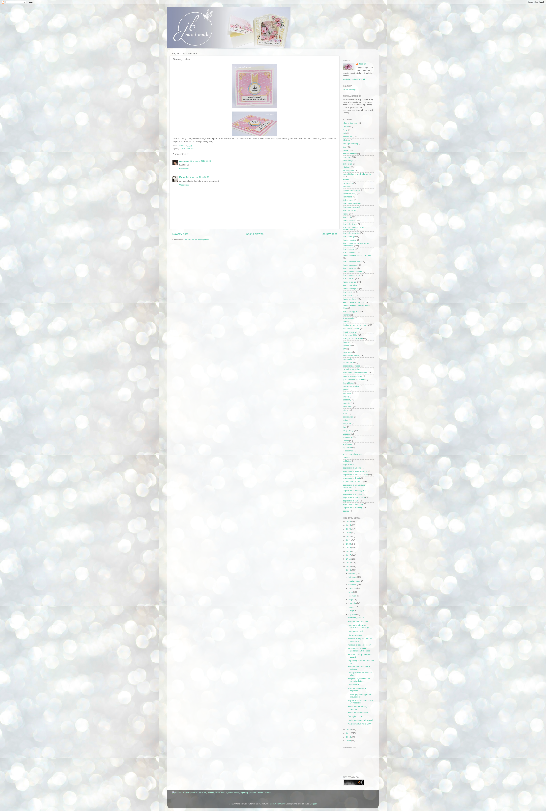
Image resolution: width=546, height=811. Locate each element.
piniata (346, 390)
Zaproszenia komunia (353, 481)
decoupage (348, 161)
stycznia (352, 614)
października (354, 581)
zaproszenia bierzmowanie (355, 471)
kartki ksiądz (348, 249)
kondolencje (348, 318)
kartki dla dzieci (187, 148)
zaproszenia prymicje (352, 494)
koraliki (346, 322)
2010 (348, 737)
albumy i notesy (350, 123)
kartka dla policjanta (352, 204)
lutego (352, 611)
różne (345, 410)
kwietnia (352, 603)
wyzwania (347, 447)
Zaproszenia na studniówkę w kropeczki (360, 701)
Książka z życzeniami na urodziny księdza (359, 680)
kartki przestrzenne (351, 275)
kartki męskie (349, 252)
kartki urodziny (349, 299)
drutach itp (348, 183)
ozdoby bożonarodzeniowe (355, 373)
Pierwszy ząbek (355, 635)
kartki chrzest (349, 221)
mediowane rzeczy (351, 356)
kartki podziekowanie (352, 272)
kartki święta (348, 295)
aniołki (346, 126)
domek (346, 180)
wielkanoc (347, 444)
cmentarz (347, 157)
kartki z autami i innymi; (353, 302)
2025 (348, 525)
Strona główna (255, 233)
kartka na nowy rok (351, 207)
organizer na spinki (351, 369)
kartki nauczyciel (350, 265)
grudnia (352, 573)
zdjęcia (346, 511)
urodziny (347, 434)
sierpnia (352, 588)
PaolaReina (348, 383)
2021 (348, 540)
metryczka (347, 359)
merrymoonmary (277, 804)
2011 (348, 733)
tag (344, 427)
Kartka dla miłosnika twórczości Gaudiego (358, 626)
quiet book (347, 407)
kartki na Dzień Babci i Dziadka (357, 256)
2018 (348, 551)
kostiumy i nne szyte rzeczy (355, 325)
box (344, 147)
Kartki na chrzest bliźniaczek (360, 720)
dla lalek (346, 167)
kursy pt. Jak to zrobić (353, 339)
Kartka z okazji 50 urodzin (359, 645)
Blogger (313, 804)
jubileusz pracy (349, 193)
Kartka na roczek (355, 631)
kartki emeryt (349, 237)
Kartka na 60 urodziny (358, 622)
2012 (348, 729)
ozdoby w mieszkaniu (352, 376)
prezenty (347, 400)
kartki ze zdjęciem (351, 311)
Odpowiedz (184, 169)
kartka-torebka (349, 210)
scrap (345, 413)
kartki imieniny (349, 240)
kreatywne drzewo (351, 328)
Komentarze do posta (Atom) (196, 240)
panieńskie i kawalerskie (354, 379)
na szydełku (348, 362)
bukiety (346, 150)
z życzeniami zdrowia (352, 454)
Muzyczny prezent (356, 618)
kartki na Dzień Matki (352, 262)
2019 (348, 548)
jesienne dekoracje (351, 190)
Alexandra (184, 161)
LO (344, 349)
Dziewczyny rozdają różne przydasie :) (359, 696)
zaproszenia (348, 464)
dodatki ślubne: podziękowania (357, 174)
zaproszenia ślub (350, 501)
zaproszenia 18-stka (352, 468)
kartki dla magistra (351, 233)
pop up (346, 396)
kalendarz (347, 197)
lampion (346, 342)
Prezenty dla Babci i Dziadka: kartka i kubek (359, 649)
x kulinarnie (348, 451)
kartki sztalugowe (351, 289)
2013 (348, 570)
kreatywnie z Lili (350, 332)
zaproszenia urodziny (352, 508)
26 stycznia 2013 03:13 (198, 177)
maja (351, 599)
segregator (348, 417)
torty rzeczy (348, 430)
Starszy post (329, 233)
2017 (348, 555)
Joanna (362, 64)
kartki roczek (348, 278)
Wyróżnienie (353, 685)
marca (352, 607)
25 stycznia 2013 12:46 (200, 161)
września (353, 585)
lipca (351, 592)
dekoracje (347, 164)
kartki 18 (347, 217)
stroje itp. (347, 424)
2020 (348, 544)
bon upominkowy (350, 143)
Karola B (183, 177)
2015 (348, 563)
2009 (348, 741)
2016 (348, 559)
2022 (348, 536)
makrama (347, 352)
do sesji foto (348, 171)
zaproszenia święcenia (353, 504)
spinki (345, 420)
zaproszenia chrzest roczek (355, 475)
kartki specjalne (350, 285)
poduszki (347, 393)
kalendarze (348, 200)
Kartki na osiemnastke (358, 713)
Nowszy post (180, 233)
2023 (348, 533)
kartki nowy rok (350, 268)
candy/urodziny (350, 154)
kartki (345, 214)
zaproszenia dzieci (351, 478)
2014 (348, 566)
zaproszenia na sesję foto (354, 491)
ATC (345, 130)
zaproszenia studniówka (354, 497)
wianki (346, 441)
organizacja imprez (351, 366)
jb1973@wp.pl (349, 89)
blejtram (346, 140)
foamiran (347, 187)
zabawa (346, 458)
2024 (348, 529)
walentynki (347, 437)
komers (346, 315)
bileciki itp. (347, 137)
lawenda (347, 345)
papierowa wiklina (351, 386)
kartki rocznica (349, 282)
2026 (348, 521)
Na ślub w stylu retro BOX (359, 724)
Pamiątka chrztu (355, 716)
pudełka (346, 403)
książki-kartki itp (350, 335)
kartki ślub (347, 292)
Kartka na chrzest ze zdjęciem (357, 689)
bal (344, 133)
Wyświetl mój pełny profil (354, 79)
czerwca (352, 596)
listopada (353, 577)
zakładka (347, 461)
